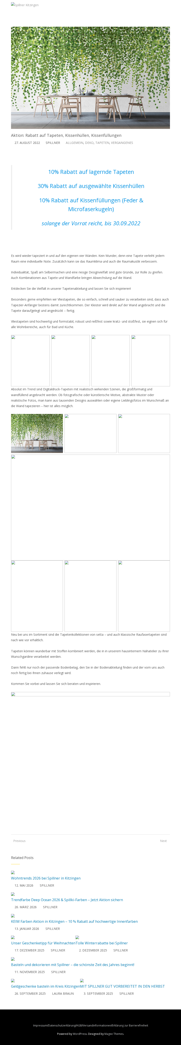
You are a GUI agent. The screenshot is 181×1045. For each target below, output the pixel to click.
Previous (17, 841)
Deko (89, 143)
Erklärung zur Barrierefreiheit (130, 1025)
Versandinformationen (97, 1025)
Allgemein (74, 143)
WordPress (80, 1034)
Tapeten (102, 143)
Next (163, 841)
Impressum (40, 1025)
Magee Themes (113, 1034)
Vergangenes (122, 143)
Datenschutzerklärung (61, 1025)
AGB (79, 1025)
